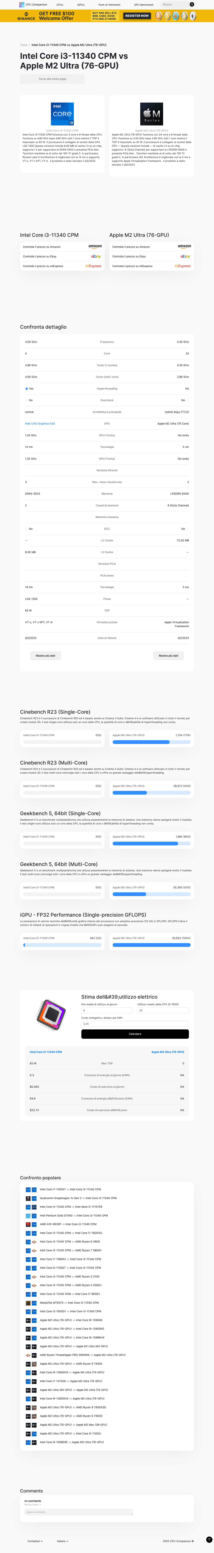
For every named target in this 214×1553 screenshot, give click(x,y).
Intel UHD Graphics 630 (40, 423)
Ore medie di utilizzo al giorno (99, 1004)
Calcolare (135, 1033)
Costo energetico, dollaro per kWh (101, 1017)
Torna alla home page (52, 78)
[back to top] (209, 1540)
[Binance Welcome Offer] (26, 15)
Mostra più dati (45, 655)
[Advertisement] (107, 32)
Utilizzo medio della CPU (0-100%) (158, 1004)
